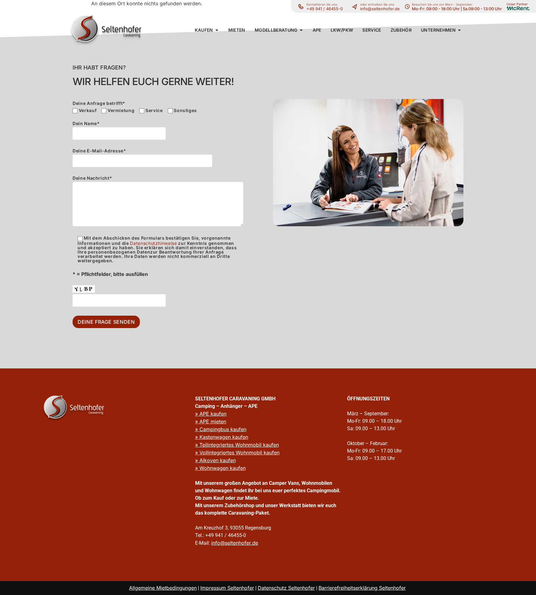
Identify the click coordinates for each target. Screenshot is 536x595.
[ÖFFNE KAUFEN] (217, 30)
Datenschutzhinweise (153, 243)
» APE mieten (210, 421)
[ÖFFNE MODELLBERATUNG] (301, 30)
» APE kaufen (210, 414)
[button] (204, 30)
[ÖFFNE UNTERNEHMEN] (459, 30)
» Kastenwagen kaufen (221, 437)
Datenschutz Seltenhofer (286, 588)
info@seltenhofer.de (380, 8)
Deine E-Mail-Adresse (99, 151)
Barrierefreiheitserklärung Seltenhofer (362, 588)
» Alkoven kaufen (215, 460)
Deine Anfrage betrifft (99, 103)
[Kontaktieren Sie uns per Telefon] (356, 6)
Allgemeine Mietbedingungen (163, 588)
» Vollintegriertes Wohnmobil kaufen (237, 452)
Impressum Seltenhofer (227, 588)
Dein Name (86, 123)
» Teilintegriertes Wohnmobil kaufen (237, 445)
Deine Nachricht (92, 178)
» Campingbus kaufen (220, 429)
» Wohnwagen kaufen (220, 468)
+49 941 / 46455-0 (324, 8)
